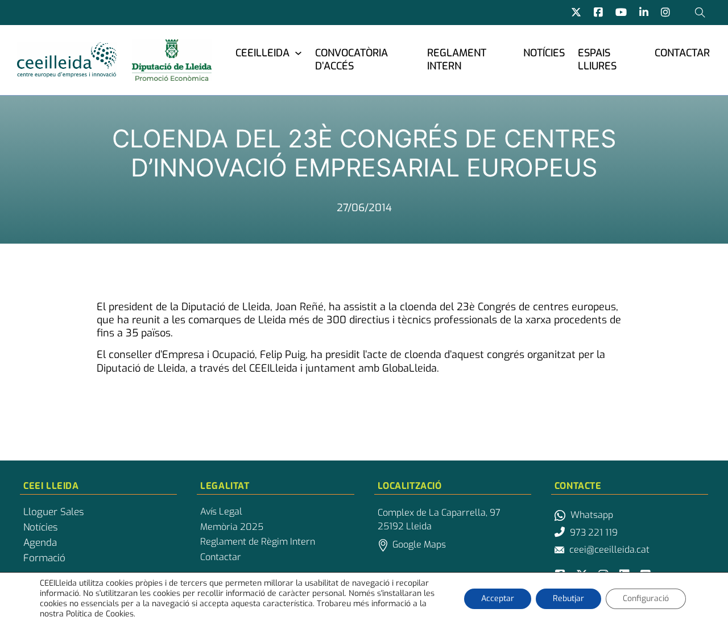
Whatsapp (591, 515)
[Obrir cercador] (700, 12)
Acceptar (497, 598)
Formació (44, 558)
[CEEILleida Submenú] (298, 52)
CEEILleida (262, 53)
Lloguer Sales (53, 512)
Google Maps (419, 544)
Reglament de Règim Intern (257, 542)
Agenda (40, 543)
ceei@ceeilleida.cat (609, 550)
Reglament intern (456, 59)
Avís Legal (221, 511)
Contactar (682, 53)
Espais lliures (597, 59)
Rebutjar (568, 598)
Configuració (646, 598)
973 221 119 (594, 532)
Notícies (544, 53)
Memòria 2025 (231, 527)
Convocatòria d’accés (351, 59)
